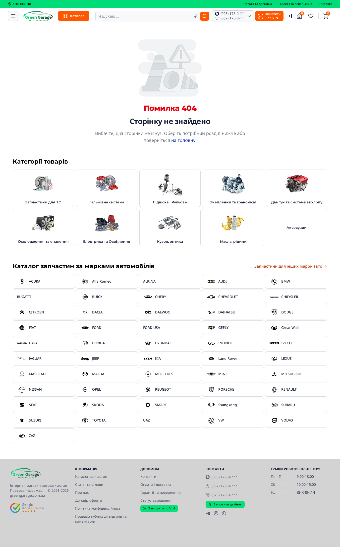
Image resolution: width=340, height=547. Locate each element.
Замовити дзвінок (228, 504)
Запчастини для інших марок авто (288, 266)
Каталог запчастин (91, 476)
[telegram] (208, 513)
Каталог (77, 16)
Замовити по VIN (161, 508)
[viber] (216, 513)
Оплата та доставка (257, 4)
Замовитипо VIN (273, 16)
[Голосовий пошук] (196, 16)
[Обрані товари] (311, 16)
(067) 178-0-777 (224, 486)
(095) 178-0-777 (224, 477)
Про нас (82, 492)
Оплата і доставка (155, 484)
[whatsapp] (224, 513)
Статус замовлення (156, 500)
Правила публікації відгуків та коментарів (101, 519)
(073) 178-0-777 (224, 494)
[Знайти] (204, 16)
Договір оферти (88, 500)
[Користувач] (289, 16)
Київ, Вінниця (22, 4)
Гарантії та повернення (295, 4)
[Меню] (13, 16)
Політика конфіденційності (98, 508)
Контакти (325, 4)
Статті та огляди (89, 484)
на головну (183, 140)
